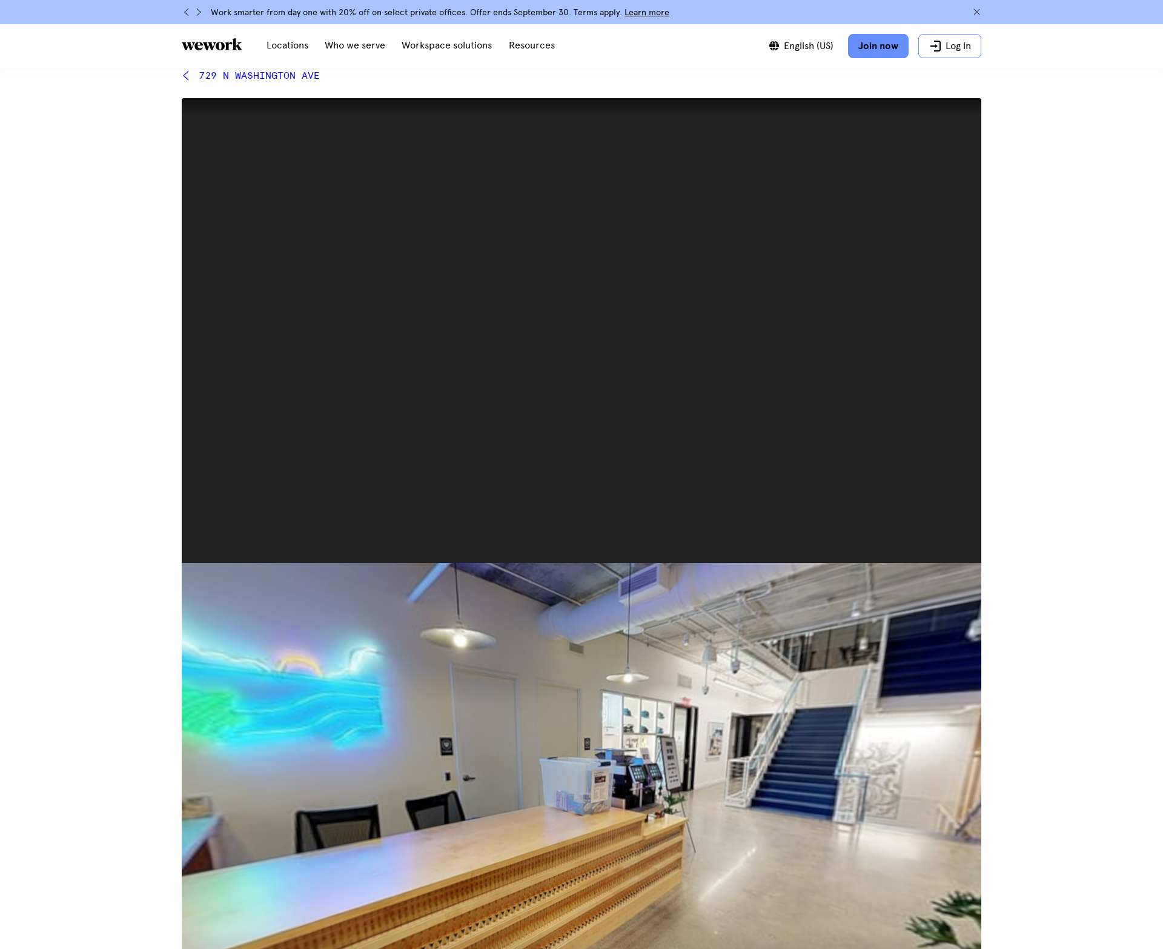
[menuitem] (287, 46)
